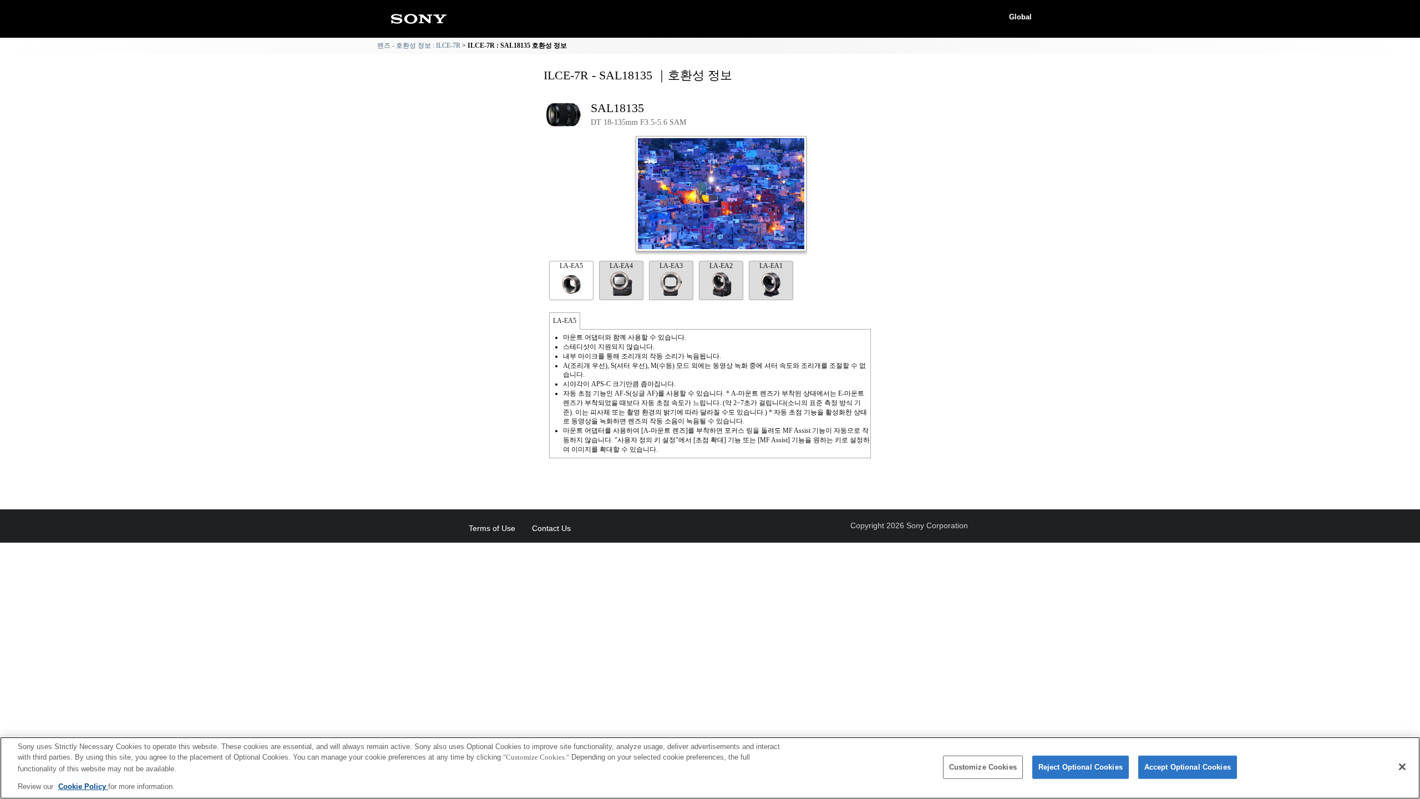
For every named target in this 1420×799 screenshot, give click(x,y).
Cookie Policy (83, 786)
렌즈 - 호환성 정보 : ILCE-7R (418, 45)
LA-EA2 (721, 266)
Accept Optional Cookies (1187, 767)
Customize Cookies (983, 767)
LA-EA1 (771, 266)
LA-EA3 (671, 266)
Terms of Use (492, 528)
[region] (710, 768)
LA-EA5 (571, 266)
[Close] (1402, 767)
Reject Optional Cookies (1080, 767)
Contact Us (551, 528)
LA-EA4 (621, 266)
